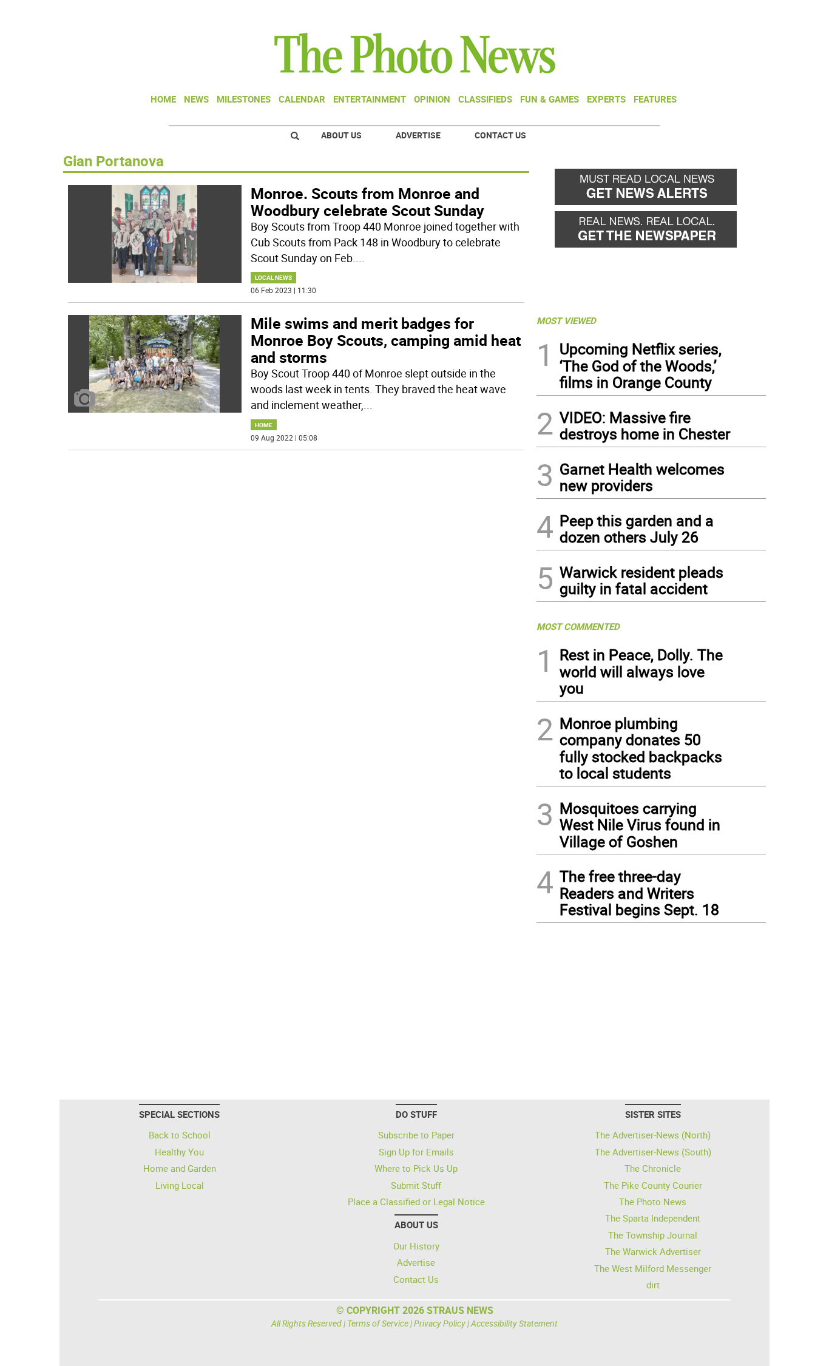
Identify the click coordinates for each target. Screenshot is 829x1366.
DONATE (736, 14)
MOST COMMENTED (578, 626)
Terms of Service (377, 1323)
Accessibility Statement (514, 1323)
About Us (341, 135)
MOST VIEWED (566, 320)
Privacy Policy (439, 1323)
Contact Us (500, 135)
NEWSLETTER (668, 14)
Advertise (418, 135)
